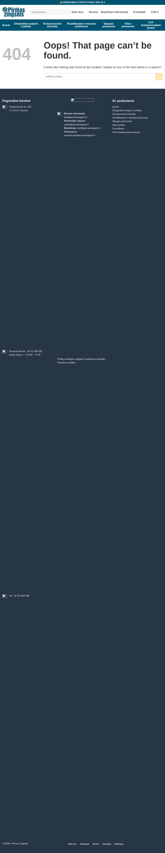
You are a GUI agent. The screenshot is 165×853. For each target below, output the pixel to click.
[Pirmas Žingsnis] (13, 12)
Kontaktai (139, 12)
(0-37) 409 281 (34, 351)
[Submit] (68, 12)
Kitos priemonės (128, 25)
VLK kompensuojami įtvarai (151, 25)
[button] (157, 12)
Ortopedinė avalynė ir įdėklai (26, 25)
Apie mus (78, 12)
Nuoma (93, 12)
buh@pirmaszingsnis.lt (88, 128)
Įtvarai (6, 25)
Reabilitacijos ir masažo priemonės (81, 25)
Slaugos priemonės (108, 25)
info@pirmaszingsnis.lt (75, 117)
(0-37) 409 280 (21, 595)
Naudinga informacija (114, 12)
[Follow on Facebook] (160, 844)
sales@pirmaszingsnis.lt (76, 124)
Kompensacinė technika (52, 25)
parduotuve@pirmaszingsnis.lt (79, 135)
